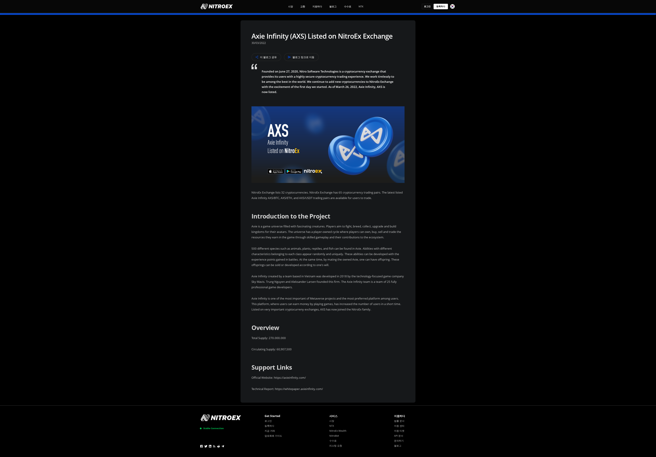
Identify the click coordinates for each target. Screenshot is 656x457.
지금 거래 (270, 430)
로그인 (427, 6)
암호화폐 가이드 (273, 435)
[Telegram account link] (222, 447)
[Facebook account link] (201, 447)
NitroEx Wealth (337, 430)
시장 (290, 6)
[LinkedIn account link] (210, 447)
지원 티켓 (399, 430)
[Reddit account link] (218, 447)
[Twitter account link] (206, 447)
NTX (361, 6)
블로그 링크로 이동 (303, 57)
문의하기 (399, 440)
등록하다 (440, 6)
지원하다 (317, 6)
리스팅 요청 (335, 445)
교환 (302, 6)
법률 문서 (399, 420)
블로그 (333, 6)
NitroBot (334, 435)
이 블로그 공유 (268, 57)
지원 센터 (399, 425)
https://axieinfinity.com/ (290, 378)
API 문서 (398, 435)
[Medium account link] (214, 447)
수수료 (347, 6)
